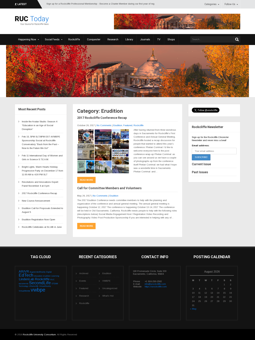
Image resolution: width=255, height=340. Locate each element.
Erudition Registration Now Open (38, 219)
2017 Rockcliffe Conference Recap (39, 193)
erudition (47, 276)
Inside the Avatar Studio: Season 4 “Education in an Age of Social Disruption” (39, 125)
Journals (145, 39)
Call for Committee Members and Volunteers (109, 188)
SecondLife (40, 282)
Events (82, 281)
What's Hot (107, 295)
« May (193, 309)
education (38, 276)
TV (158, 39)
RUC (52, 279)
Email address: (200, 145)
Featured (127, 125)
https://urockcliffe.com (156, 286)
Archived (83, 273)
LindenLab (26, 279)
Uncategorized (109, 288)
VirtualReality (45, 286)
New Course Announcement (36, 200)
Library (129, 39)
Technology (23, 286)
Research (113, 39)
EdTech (26, 275)
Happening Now (27, 39)
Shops (171, 39)
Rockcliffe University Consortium (39, 334)
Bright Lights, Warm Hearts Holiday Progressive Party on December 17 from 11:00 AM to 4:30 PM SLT (42, 171)
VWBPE (106, 281)
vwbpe (38, 290)
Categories (210, 4)
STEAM (55, 283)
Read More (86, 180)
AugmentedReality (37, 272)
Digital (49, 272)
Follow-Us (230, 4)
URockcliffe (34, 286)
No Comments (104, 125)
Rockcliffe (74, 39)
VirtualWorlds (24, 291)
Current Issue (201, 164)
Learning (55, 276)
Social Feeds (52, 39)
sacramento (23, 283)
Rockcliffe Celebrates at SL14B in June (42, 227)
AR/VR (24, 271)
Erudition (117, 125)
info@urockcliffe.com (155, 284)
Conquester (93, 39)
